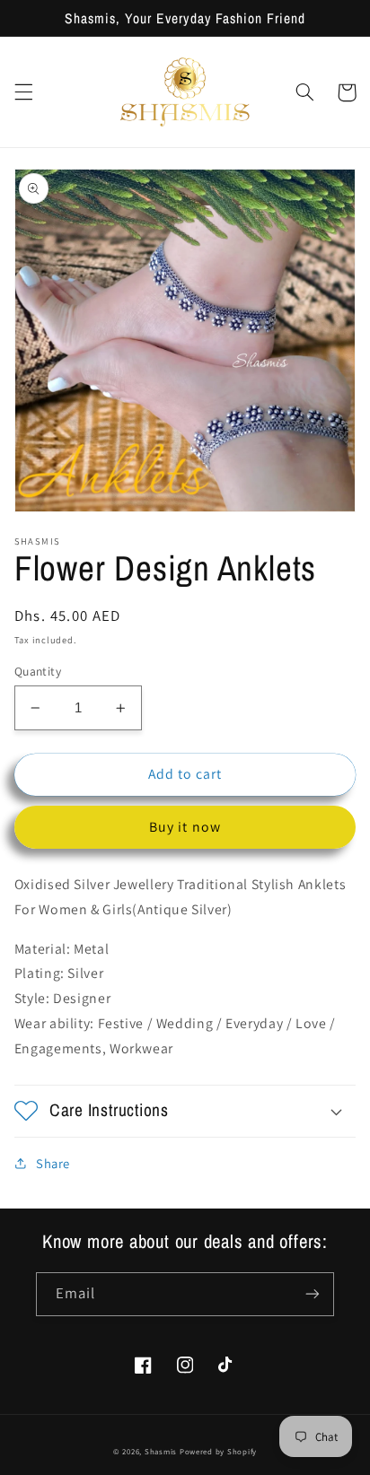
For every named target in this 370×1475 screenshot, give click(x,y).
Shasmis (161, 1451)
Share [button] (53, 1163)
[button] (23, 92)
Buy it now (185, 826)
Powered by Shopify (218, 1451)
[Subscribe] (312, 1294)
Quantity (37, 671)
